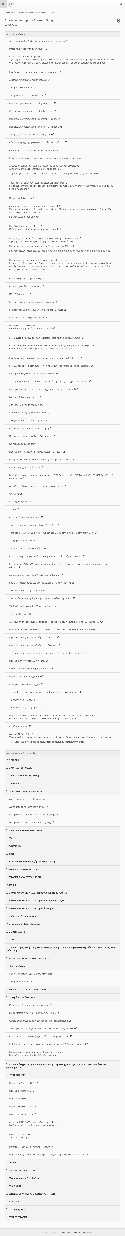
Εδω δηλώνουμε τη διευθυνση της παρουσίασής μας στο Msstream (44, 358)
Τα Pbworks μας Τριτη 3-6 (23, 699)
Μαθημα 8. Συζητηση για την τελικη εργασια (32, 373)
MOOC (12, 939)
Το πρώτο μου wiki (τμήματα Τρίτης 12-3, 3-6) (33, 525)
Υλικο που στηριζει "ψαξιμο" (25, 1178)
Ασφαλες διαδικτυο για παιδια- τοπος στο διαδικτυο (36, 486)
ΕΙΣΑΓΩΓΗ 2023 (17, 1075)
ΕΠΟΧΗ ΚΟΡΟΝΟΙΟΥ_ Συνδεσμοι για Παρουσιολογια (36, 900)
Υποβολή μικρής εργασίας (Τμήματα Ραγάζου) (33, 606)
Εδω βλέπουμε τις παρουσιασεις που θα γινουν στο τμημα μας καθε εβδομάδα (50, 365)
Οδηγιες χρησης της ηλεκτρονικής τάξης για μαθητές (37, 142)
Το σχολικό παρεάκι (19, 981)
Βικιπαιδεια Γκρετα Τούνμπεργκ (26, 56)
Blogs (11, 853)
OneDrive (14, 493)
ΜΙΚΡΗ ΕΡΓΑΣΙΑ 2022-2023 (22, 1170)
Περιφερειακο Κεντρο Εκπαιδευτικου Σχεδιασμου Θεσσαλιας (40, 459)
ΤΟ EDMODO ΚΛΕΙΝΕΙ (20, 613)
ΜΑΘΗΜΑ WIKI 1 (17, 783)
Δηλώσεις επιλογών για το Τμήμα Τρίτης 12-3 (33, 637)
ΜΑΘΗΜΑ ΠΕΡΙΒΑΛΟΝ (20, 767)
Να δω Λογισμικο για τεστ (23, 443)
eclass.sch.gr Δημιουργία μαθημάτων (29, 278)
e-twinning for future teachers (24, 923)
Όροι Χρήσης (65, 1232)
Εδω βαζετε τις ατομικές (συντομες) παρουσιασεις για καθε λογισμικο (45, 337)
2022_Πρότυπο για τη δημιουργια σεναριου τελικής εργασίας (41, 598)
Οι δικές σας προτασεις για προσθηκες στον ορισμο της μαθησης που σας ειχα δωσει (53, 345)
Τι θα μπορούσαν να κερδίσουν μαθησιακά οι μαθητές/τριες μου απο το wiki (49, 381)
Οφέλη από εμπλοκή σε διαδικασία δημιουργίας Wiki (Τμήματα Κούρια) (46, 556)
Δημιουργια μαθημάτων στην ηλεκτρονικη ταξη (34, 150)
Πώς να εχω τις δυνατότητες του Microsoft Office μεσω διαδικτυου (44, 238)
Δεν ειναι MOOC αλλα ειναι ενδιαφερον (30, 1122)
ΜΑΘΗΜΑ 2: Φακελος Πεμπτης (25, 791)
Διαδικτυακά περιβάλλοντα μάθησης (32, 13)
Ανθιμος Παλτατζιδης (20, 734)
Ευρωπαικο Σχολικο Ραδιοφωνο (25, 467)
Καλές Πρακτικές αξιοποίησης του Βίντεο (30, 668)
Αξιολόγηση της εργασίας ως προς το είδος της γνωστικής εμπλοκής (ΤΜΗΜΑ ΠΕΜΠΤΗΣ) (54, 621)
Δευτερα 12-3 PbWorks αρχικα (25, 684)
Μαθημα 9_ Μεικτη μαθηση (24, 397)
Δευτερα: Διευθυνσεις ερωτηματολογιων (30, 79)
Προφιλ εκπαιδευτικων (22, 997)
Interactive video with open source (27, 48)
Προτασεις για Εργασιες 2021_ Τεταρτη (29, 428)
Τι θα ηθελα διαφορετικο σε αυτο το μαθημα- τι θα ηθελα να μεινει (44, 692)
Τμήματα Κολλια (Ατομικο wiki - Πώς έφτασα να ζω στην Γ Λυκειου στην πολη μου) (52, 532)
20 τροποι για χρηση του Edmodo (27, 404)
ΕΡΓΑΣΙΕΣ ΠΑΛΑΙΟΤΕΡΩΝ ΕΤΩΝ (25, 877)
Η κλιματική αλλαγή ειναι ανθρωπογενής (30, 822)
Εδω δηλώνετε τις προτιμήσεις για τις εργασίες (34, 72)
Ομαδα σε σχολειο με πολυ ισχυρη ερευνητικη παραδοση (39, 1020)
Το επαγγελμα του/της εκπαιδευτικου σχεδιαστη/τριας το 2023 (41, 1028)
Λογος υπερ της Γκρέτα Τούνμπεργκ (27, 799)
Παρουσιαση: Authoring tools (24, 676)
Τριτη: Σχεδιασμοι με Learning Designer (30, 134)
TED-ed (12, 1162)
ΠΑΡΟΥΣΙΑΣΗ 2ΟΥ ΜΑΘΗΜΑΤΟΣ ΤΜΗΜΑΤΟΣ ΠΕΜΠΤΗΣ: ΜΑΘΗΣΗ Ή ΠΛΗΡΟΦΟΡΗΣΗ (52, 629)
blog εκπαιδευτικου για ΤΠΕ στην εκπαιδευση (33, 1012)
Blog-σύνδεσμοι (17, 966)
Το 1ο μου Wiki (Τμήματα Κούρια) (26, 548)
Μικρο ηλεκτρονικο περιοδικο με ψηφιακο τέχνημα (35, 1051)
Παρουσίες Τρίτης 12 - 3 (22, 198)
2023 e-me (14, 1201)
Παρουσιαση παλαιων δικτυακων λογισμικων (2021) (36, 451)
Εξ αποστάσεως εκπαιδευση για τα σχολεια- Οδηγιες (36, 309)
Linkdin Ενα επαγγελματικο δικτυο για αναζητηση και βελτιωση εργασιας (47, 1044)
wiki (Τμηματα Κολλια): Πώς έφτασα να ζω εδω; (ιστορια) (38, 40)
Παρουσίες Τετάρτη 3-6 (21, 1106)
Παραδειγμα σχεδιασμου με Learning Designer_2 (34, 126)
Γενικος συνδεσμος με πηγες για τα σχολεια (32, 302)
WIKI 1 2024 (15, 1185)
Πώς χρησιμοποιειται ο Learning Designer (31, 103)
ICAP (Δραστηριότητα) (21, 501)
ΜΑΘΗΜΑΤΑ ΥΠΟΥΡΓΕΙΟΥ (22, 325)
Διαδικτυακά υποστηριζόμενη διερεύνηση (32, 861)
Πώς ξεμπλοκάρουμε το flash (24, 226)
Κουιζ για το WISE (19, 726)
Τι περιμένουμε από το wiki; (24, 540)
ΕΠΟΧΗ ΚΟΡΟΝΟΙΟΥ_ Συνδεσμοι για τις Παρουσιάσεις (38, 892)
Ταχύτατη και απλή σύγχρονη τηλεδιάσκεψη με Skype (37, 182)
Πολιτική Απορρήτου (82, 1232)
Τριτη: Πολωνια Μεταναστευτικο (26, 95)
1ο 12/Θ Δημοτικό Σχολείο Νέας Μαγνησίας (32, 973)
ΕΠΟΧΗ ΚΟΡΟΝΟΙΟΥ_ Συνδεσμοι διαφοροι (31, 908)
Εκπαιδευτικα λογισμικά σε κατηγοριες (29, 412)
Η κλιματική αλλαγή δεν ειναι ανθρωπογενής (32, 814)
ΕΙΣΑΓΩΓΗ (14, 760)
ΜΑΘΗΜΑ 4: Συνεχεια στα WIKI (25, 830)
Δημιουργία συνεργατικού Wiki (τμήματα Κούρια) (35, 574)
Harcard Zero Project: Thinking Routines (30, 1146)
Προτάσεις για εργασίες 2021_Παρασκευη (31, 436)
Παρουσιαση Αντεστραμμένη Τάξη (27, 660)
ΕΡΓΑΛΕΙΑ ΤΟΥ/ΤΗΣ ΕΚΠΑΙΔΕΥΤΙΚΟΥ (27, 989)
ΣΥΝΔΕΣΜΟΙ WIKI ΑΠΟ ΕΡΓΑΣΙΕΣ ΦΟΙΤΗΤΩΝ (32, 1193)
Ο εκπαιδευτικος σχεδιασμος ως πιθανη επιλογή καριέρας (39, 1036)
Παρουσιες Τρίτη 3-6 (20, 1098)
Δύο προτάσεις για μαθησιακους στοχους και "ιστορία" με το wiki (43, 389)
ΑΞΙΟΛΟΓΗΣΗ (16, 845)
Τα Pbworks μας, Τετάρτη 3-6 (24, 707)
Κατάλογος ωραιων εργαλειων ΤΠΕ (27, 317)
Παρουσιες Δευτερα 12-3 (22, 1083)
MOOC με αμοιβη (18, 1134)
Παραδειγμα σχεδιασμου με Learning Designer (33, 118)
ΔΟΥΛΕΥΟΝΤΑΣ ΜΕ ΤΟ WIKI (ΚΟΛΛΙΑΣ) (29, 958)
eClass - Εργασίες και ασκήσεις (25, 286)
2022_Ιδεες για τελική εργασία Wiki (27, 590)
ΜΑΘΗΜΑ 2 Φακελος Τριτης (24, 775)
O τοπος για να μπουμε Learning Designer (31, 111)
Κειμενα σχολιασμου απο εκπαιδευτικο (29, 1005)
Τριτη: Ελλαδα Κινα (19, 87)
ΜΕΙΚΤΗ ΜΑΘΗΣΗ (18, 931)
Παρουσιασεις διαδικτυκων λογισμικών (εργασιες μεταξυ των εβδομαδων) (47, 1154)
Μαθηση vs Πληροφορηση (22, 916)
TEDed (13, 509)
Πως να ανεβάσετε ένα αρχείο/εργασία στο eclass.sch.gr (38, 260)
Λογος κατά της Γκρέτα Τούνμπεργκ (27, 806)
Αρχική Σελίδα (10, 13)
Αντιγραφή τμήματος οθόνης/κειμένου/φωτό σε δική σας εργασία (43, 165)
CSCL (11, 838)
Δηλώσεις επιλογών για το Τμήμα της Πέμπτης (33, 645)
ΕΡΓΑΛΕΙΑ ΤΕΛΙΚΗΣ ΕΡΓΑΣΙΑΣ (24, 869)
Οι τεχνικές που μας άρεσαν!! (25, 517)
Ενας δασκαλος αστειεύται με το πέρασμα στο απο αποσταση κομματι (45, 157)
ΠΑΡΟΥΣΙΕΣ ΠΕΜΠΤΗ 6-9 (22, 1114)
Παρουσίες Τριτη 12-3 (21, 1090)
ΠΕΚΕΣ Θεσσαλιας (19, 294)
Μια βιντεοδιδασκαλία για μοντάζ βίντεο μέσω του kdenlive (40, 582)
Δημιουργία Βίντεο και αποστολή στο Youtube (33, 206)
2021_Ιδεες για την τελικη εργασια (27, 420)
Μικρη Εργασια (17, 1209)
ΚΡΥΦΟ (12, 884)
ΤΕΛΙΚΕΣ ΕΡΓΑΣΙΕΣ (18, 1217)
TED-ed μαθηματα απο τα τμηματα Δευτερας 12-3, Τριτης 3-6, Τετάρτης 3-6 (48, 653)
